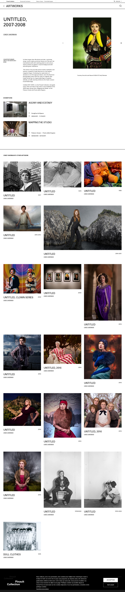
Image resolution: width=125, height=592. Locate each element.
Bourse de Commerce (25, 1)
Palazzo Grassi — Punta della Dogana (44, 1)
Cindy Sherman (10, 34)
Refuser (110, 585)
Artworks (14, 6)
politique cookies (41, 587)
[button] (120, 43)
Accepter (111, 580)
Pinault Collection (10, 1)
